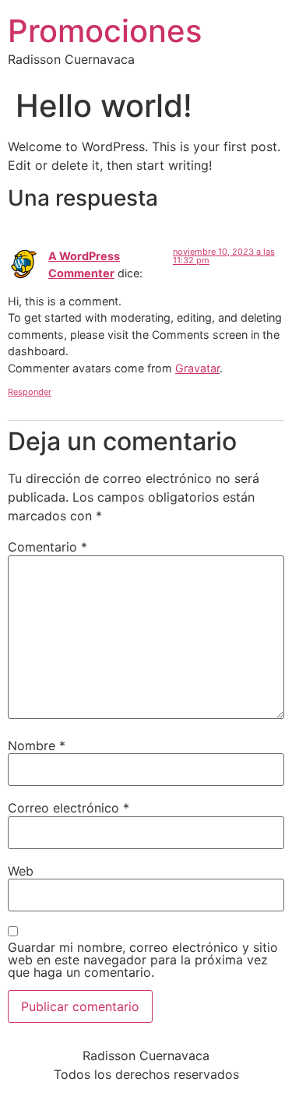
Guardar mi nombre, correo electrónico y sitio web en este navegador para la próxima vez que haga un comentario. (143, 959)
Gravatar (197, 368)
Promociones (105, 31)
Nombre (36, 745)
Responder (29, 391)
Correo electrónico (68, 808)
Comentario (47, 547)
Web (20, 871)
